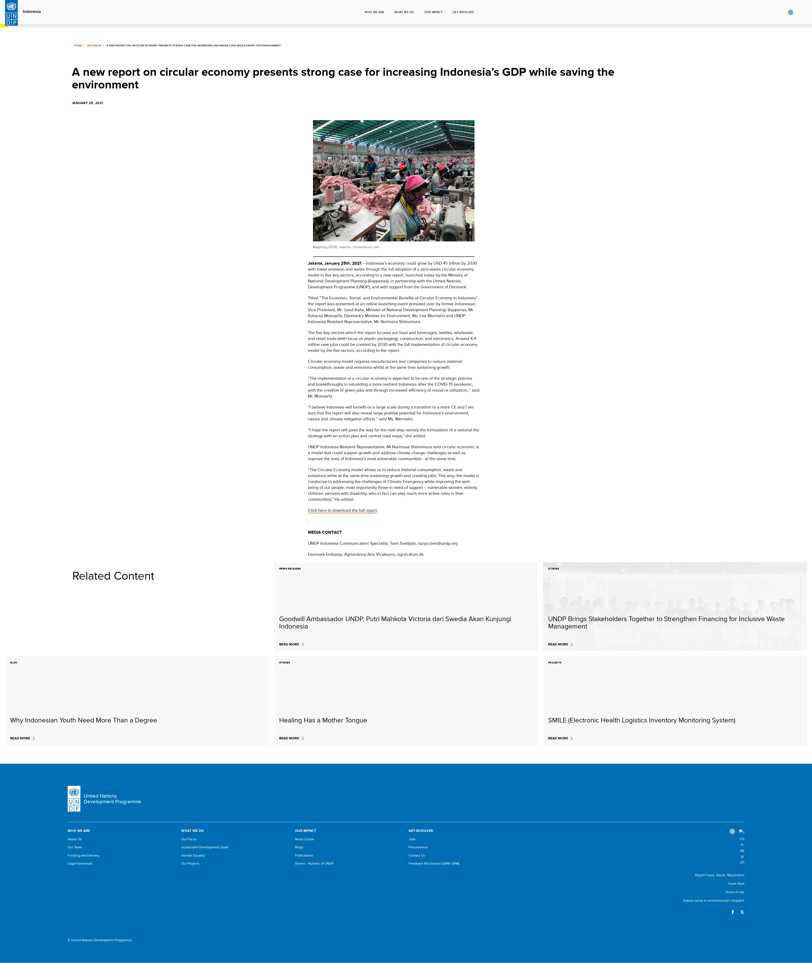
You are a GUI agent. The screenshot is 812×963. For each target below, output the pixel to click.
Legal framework (80, 863)
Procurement (418, 847)
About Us (74, 839)
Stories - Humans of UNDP (314, 863)
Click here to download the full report (342, 510)
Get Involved (463, 12)
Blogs (299, 847)
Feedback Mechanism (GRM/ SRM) (434, 863)
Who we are (374, 12)
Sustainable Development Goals (204, 847)
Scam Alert (736, 883)
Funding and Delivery (83, 855)
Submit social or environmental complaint (713, 900)
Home (78, 45)
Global (790, 12)
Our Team (75, 847)
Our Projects (190, 863)
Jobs (412, 839)
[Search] (741, 847)
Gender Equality (193, 855)
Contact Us (417, 855)
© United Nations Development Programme (100, 940)
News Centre (304, 839)
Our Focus (188, 839)
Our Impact (433, 12)
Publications (304, 855)
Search (799, 12)
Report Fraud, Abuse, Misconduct (719, 875)
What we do (404, 12)
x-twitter (742, 912)
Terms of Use (734, 892)
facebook (733, 912)
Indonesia (32, 11)
